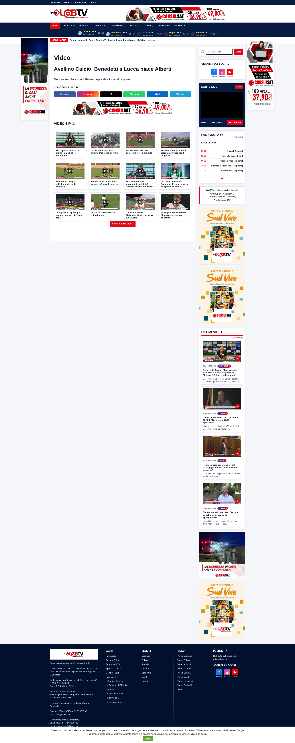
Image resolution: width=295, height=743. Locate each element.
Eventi (145, 669)
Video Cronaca (184, 644)
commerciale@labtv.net (67, 714)
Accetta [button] (147, 739)
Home (55, 26)
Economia (117, 26)
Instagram (87, 94)
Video (180, 678)
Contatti (67, 2)
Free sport (111, 665)
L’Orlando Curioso (114, 669)
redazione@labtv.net (60, 703)
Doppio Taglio (112, 661)
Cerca (93, 2)
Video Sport (183, 665)
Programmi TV (113, 653)
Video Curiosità (184, 674)
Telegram (180, 94)
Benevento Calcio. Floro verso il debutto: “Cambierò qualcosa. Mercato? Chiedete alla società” (220, 361)
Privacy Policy (112, 648)
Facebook (64, 94)
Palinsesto (163, 26)
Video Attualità (184, 653)
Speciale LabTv (113, 657)
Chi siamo (55, 2)
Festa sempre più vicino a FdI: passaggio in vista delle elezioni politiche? (220, 456)
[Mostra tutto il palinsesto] (222, 178)
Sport (148, 26)
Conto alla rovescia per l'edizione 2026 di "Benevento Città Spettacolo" (220, 408)
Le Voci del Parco (114, 682)
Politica (83, 26)
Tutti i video (238, 326)
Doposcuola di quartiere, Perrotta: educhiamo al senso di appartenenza (221, 503)
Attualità (100, 26)
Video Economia (185, 657)
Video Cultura (184, 661)
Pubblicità (81, 2)
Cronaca (68, 26)
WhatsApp (134, 94)
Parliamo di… (112, 686)
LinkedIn (157, 94)
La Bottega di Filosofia (117, 674)
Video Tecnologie (185, 669)
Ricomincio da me (114, 690)
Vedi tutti (238, 137)
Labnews (110, 678)
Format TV (179, 26)
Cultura (133, 26)
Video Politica (184, 648)
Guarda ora (235, 122)
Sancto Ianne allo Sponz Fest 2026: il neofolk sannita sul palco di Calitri (108, 40)
